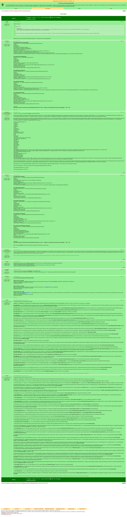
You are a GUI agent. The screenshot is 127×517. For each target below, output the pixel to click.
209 (52, 17)
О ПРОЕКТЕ (6, 508)
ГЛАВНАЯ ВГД (71, 508)
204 (42, 17)
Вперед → (14, 18)
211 (56, 17)
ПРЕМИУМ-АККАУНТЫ (49, 508)
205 (44, 17)
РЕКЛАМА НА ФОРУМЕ (39, 508)
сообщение (20, 113)
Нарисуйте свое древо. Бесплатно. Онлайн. (62, 1)
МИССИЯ (17, 508)
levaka (7, 21)
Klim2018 (7, 41)
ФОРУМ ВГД (82, 508)
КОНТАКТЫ (27, 508)
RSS (18, 512)
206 (46, 17)
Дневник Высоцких (26, 10)
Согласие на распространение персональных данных (58, 511)
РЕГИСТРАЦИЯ (47, 8)
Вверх (122, 21)
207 (48, 17)
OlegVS (6, 300)
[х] (73, 1)
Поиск (111, 8)
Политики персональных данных (38, 511)
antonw (7, 261)
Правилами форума (81, 511)
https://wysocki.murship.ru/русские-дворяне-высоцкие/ (33, 253)
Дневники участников (8, 10)
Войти (79, 8)
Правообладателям (7, 514)
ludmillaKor (7, 269)
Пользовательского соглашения (25, 511)
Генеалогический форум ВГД (66, 3)
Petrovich (34, 19)
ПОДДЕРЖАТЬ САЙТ (60, 508)
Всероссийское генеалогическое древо (14, 513)
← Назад (33, 17)
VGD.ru (16, 8)
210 (54, 17)
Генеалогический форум (6, 483)
